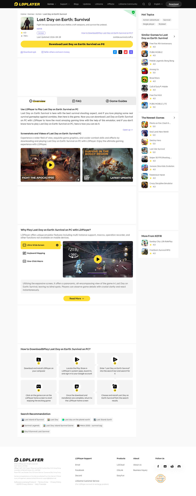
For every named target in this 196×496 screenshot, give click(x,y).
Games (31, 14)
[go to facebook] (158, 466)
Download (174, 4)
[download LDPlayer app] (149, 4)
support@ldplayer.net (49, 478)
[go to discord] (179, 466)
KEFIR (39, 29)
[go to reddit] (172, 466)
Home (23, 14)
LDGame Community (128, 4)
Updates (87, 4)
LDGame (99, 4)
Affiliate (110, 4)
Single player (148, 24)
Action (38, 14)
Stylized (162, 24)
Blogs (76, 4)
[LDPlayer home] (27, 4)
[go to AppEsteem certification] (160, 478)
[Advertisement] (76, 77)
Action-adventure (151, 20)
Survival (166, 20)
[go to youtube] (165, 466)
